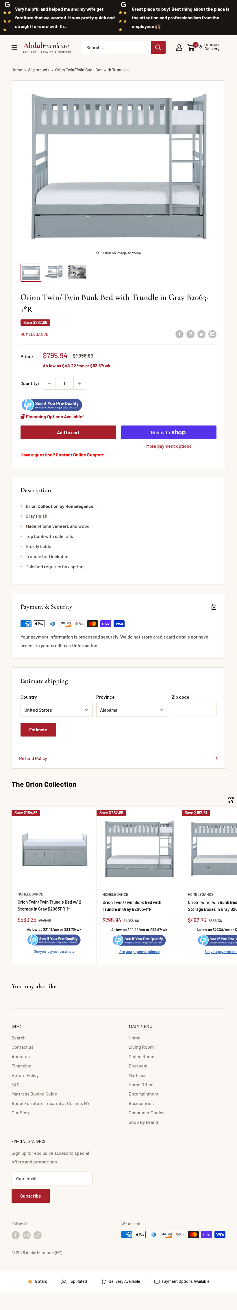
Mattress (138, 1075)
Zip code (180, 697)
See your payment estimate (54, 951)
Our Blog (20, 1112)
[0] (191, 47)
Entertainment (144, 1093)
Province (105, 697)
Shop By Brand (143, 1122)
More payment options (169, 446)
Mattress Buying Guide (34, 1093)
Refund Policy (33, 758)
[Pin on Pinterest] (190, 333)
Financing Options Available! (54, 416)
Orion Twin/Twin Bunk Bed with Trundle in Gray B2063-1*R (132, 905)
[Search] (158, 47)
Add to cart (68, 432)
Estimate (38, 729)
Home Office (141, 1084)
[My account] (179, 47)
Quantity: (30, 383)
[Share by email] (212, 333)
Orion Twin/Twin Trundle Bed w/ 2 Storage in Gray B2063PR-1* (49, 905)
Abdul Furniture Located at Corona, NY (51, 1103)
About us (21, 1056)
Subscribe (30, 1195)
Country (29, 697)
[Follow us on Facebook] (16, 1235)
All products (38, 69)
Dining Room (141, 1056)
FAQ (15, 1084)
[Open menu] (14, 47)
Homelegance (34, 334)
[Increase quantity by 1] (80, 383)
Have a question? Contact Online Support (62, 454)
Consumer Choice (147, 1112)
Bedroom (138, 1065)
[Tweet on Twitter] (201, 333)
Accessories (141, 1103)
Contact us (23, 1047)
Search (19, 1037)
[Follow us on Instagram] (27, 1235)
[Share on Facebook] (179, 333)
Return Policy (25, 1075)
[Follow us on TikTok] (38, 1235)
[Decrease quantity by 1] (49, 383)
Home (17, 69)
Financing (22, 1065)
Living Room (141, 1047)
